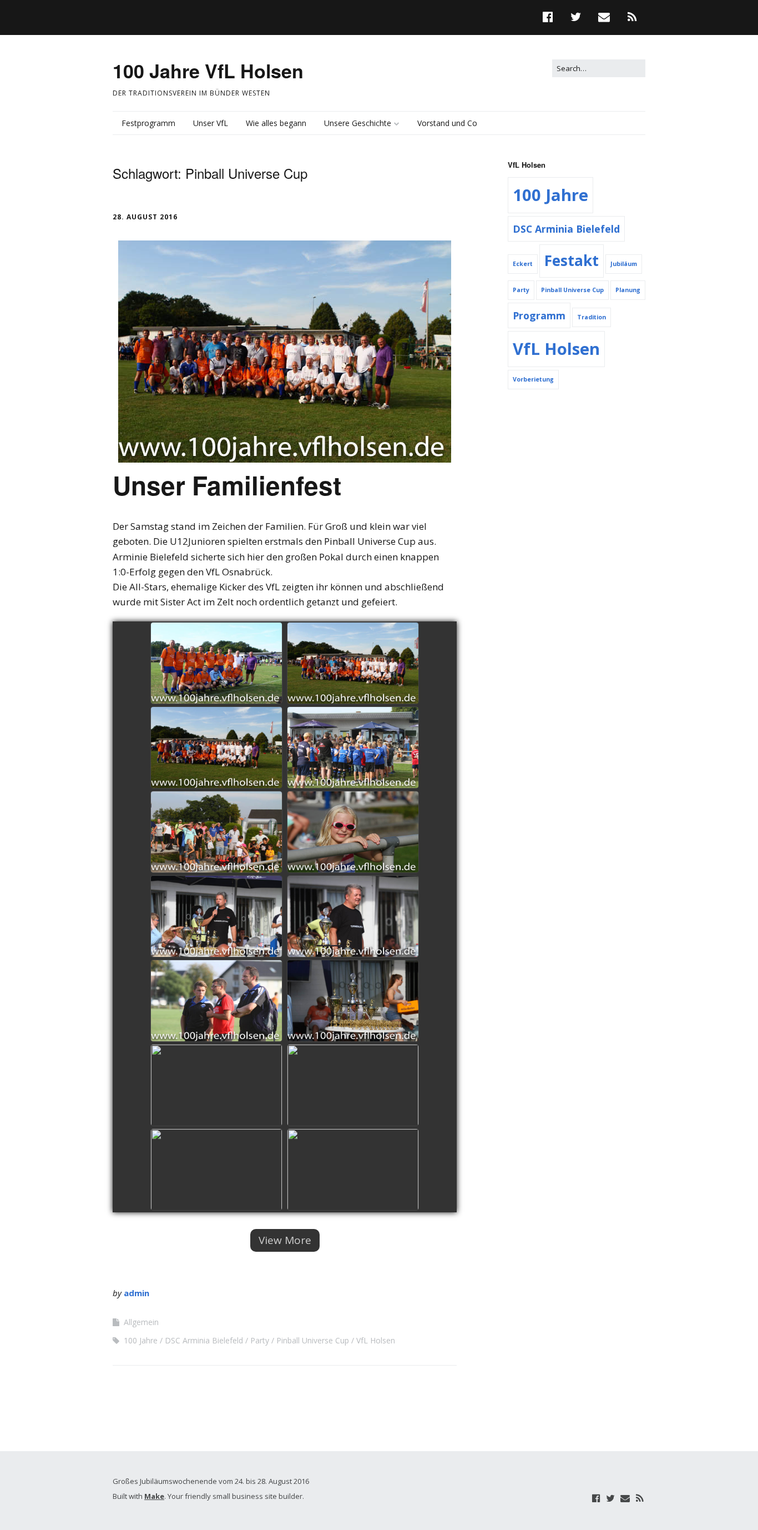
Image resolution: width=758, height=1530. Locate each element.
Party (259, 1340)
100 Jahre (141, 1340)
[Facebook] (596, 1498)
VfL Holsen (375, 1340)
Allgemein (141, 1322)
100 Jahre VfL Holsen (208, 70)
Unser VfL (210, 123)
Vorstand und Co (447, 123)
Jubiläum (623, 264)
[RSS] (639, 1498)
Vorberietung (533, 379)
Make (154, 1496)
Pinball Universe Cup (312, 1340)
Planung (627, 290)
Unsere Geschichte (357, 123)
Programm (539, 315)
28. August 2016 (145, 217)
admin (136, 1292)
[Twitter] (610, 1498)
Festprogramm (148, 123)
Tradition (591, 317)
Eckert (523, 264)
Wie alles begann (276, 123)
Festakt (571, 260)
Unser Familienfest (227, 484)
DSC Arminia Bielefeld (204, 1340)
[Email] (625, 1498)
